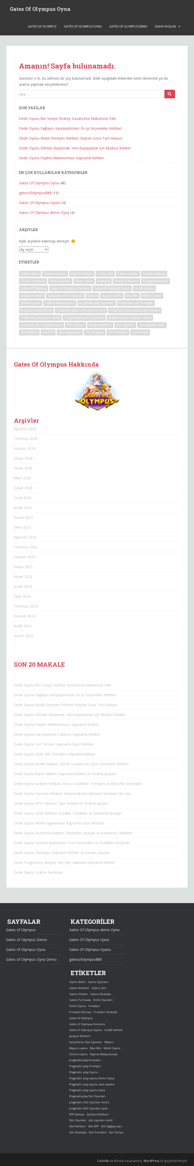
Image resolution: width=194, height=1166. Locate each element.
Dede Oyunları (60, 281)
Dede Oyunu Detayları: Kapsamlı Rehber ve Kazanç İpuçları (62, 852)
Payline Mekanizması (60, 303)
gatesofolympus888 (35, 192)
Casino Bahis (30, 274)
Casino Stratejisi (154, 274)
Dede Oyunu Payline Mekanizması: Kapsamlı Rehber (61, 157)
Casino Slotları (128, 274)
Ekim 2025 (22, 527)
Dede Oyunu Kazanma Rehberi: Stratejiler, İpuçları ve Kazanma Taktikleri (73, 833)
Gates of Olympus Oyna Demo (31, 959)
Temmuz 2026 (26, 438)
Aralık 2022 (23, 625)
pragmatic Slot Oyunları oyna (41, 325)
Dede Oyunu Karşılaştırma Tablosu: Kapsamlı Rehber (57, 734)
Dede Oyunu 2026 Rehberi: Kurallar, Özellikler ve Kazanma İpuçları (68, 813)
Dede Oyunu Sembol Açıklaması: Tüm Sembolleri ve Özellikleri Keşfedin (72, 842)
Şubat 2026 (23, 487)
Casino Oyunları (55, 274)
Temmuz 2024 (26, 606)
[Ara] (169, 94)
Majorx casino (112, 296)
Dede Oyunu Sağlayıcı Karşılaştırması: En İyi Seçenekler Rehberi (70, 128)
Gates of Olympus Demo (128, 26)
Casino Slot (105, 274)
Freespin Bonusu (126, 281)
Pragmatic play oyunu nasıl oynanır (135, 310)
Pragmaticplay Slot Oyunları (84, 318)
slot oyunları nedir (152, 325)
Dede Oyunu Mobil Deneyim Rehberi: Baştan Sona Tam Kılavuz (70, 138)
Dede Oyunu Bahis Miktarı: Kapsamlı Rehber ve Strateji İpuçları (65, 773)
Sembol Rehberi (100, 325)
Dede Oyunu (84, 281)
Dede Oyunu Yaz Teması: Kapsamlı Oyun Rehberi (54, 744)
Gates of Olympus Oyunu (112, 288)
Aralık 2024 (23, 586)
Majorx (92, 296)
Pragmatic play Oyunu (36, 310)
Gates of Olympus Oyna (83, 26)
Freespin (104, 281)
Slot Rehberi (29, 332)
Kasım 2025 (23, 517)
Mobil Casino (152, 296)
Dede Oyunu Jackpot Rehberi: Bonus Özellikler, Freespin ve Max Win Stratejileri (78, 783)
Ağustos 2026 (25, 428)
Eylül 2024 (22, 596)
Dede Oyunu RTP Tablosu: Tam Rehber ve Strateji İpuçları (61, 803)
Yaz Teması (140, 332)
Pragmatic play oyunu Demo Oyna (81, 310)
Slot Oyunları (125, 325)
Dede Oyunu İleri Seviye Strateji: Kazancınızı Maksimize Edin (67, 118)
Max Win (132, 296)
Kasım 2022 (23, 635)
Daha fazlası (165, 26)
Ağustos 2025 (25, 537)
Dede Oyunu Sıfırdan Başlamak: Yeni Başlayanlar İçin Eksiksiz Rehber (75, 148)
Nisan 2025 (23, 576)
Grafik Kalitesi (144, 288)
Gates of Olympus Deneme (70, 288)
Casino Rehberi (82, 274)
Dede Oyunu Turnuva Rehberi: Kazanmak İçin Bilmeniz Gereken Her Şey (72, 793)
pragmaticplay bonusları (96, 303)
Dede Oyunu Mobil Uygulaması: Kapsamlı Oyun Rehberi (59, 823)
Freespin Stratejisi (155, 281)
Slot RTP (48, 332)
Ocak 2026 (22, 497)
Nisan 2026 (23, 468)
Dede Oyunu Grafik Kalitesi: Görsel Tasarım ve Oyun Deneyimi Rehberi (71, 763)
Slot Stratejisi (95, 332)
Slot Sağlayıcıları (69, 332)
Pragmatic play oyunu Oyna (40, 318)
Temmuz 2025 (26, 547)
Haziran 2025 (24, 556)
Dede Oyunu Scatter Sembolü (38, 872)
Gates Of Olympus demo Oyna (44, 212)
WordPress (151, 1161)
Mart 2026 (22, 478)
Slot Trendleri (118, 332)
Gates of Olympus (42, 26)
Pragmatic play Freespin (136, 303)
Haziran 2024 (24, 616)
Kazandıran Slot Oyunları (65, 296)
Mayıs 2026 (23, 458)
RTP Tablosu (75, 325)
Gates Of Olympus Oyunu (40, 202)
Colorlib (103, 1161)
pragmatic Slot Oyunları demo (129, 318)
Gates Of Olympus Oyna (40, 9)
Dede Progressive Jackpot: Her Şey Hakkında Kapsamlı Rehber (64, 862)
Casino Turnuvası (33, 281)
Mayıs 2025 (23, 566)
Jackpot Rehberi (32, 296)
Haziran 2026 (24, 448)
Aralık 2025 (23, 507)
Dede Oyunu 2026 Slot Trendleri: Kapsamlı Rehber (54, 754)
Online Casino (31, 303)
